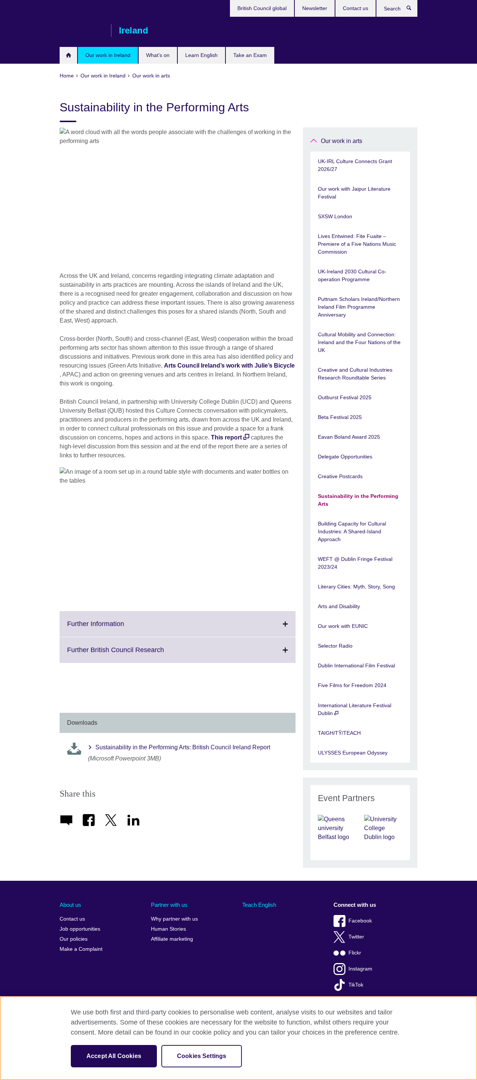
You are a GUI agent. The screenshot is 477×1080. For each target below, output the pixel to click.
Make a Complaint (81, 949)
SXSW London (335, 216)
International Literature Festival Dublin (354, 709)
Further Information (112, 628)
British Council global (262, 8)
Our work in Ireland (107, 55)
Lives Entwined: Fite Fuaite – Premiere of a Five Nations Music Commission (357, 244)
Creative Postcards (340, 476)
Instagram (360, 969)
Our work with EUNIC (343, 626)
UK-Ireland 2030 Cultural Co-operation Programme (352, 275)
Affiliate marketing (172, 939)
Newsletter (314, 8)
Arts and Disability (339, 606)
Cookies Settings (202, 1056)
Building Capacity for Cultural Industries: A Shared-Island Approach (352, 531)
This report (226, 437)
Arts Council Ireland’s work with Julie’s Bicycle (229, 365)
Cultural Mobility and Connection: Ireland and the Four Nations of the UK (359, 342)
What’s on (158, 55)
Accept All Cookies (113, 1056)
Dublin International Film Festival (356, 665)
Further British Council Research (132, 654)
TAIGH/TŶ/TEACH (339, 733)
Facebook (360, 921)
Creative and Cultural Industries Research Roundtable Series (355, 374)
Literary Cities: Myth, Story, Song (356, 587)
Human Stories (168, 929)
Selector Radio (335, 646)
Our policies (74, 939)
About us (70, 905)
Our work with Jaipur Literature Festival (354, 193)
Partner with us (169, 905)
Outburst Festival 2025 (345, 397)
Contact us (355, 8)
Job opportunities (80, 929)
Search (412, 9)
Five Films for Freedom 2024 (352, 685)
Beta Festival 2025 (340, 417)
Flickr (354, 953)
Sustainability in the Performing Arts (358, 500)
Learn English (201, 55)
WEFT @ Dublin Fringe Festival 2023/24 (355, 563)
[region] (238, 1038)
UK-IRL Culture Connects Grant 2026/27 (355, 165)
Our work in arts (341, 141)
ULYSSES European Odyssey (353, 753)
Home (68, 55)
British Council (82, 30)
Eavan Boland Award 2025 (349, 437)
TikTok (355, 985)
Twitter (356, 937)
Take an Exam (250, 55)
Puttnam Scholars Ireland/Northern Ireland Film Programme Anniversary (359, 307)
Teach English (259, 905)
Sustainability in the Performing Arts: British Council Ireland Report (182, 747)
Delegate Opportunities (345, 457)
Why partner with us (174, 919)
